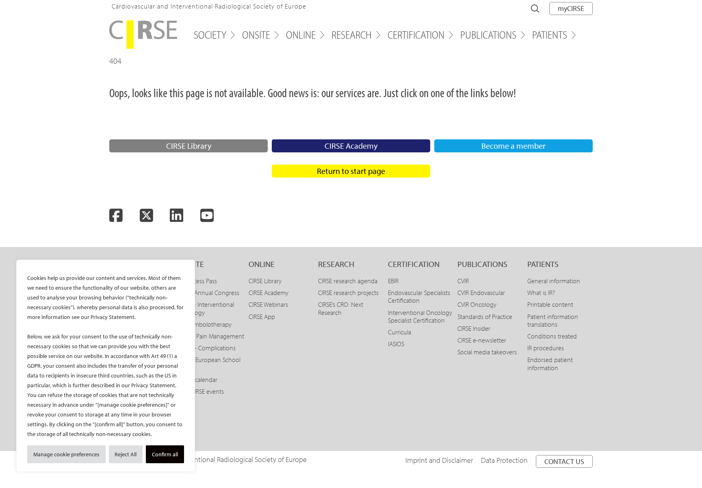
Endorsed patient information (550, 363)
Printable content (550, 304)
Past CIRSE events (201, 391)
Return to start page (351, 171)
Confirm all (165, 454)
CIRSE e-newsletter (481, 340)
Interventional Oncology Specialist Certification (420, 316)
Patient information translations (552, 320)
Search (535, 8)
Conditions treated (552, 336)
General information (553, 281)
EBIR (393, 281)
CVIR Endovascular (481, 292)
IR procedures (545, 348)
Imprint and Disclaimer (439, 460)
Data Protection (504, 460)
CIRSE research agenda (347, 281)
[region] (105, 366)
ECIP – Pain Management (211, 336)
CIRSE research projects (348, 292)
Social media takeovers (487, 352)
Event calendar (198, 379)
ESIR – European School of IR (209, 363)
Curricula (399, 332)
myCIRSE (571, 8)
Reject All (125, 454)
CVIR (463, 281)
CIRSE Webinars (268, 304)
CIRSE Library (188, 146)
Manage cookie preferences (66, 454)
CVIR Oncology (476, 304)
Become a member (513, 146)
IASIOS (396, 344)
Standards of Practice (484, 316)
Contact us (564, 461)
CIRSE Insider (473, 328)
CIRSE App (262, 316)
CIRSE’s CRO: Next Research (340, 308)
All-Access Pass (198, 281)
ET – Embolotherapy (205, 324)
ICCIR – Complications (207, 348)
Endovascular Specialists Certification (419, 296)
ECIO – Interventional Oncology (206, 308)
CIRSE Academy (351, 146)
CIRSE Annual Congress (209, 292)
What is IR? (541, 292)
